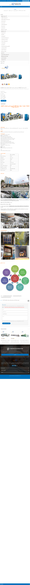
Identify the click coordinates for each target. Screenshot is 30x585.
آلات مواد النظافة (10, 10)
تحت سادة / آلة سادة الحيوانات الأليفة (6, 19)
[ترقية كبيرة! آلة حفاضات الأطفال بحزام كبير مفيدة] (5, 335)
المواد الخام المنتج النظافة (4, 56)
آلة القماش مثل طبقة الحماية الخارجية (6, 46)
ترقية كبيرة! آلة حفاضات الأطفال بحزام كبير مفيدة (5, 340)
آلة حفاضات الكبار (3, 21)
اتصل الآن (3, 100)
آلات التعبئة (2, 53)
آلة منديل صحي (3, 22)
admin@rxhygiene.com (11, 0)
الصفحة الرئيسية (15, 10)
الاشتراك (15, 354)
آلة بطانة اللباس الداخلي (4, 24)
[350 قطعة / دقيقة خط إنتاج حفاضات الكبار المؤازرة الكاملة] (24, 335)
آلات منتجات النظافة (3, 16)
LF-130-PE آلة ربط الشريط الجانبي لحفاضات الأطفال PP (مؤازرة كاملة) (11, 300)
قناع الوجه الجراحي (3, 58)
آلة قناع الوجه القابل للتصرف (5, 54)
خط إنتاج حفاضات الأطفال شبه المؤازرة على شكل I (15, 340)
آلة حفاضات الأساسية (4, 49)
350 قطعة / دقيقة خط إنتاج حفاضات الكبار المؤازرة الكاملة (24, 340)
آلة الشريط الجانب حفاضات (5, 41)
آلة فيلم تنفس (3, 44)
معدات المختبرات (3, 59)
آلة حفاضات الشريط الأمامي (5, 39)
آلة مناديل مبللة (3, 26)
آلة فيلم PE (3, 34)
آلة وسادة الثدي (3, 27)
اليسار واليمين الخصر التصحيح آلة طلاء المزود (6, 297)
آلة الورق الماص (3, 36)
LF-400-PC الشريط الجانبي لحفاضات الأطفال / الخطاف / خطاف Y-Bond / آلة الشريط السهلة (14, 307)
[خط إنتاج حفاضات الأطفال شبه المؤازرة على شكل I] (15, 335)
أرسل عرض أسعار (6, 323)
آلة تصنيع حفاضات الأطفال (4, 17)
